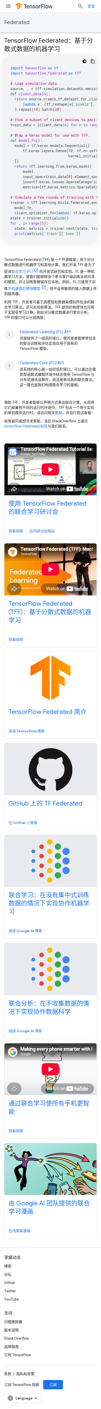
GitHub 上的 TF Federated (45, 803)
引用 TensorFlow (17, 1355)
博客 (7, 1266)
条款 (7, 1374)
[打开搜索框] (80, 6)
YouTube (11, 1299)
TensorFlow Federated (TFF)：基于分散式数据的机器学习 (50, 612)
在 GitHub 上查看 (23, 822)
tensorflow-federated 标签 (26, 426)
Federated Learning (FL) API (45, 331)
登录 (91, 6)
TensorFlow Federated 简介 (47, 712)
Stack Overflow (16, 1338)
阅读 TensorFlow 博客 (27, 731)
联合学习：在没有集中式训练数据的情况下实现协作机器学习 (49, 903)
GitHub (9, 1283)
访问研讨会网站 (42, 531)
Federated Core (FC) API (42, 362)
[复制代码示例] (93, 61)
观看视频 (16, 531)
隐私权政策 (25, 1374)
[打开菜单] (8, 6)
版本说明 (11, 1330)
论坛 (7, 1274)
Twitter (10, 1291)
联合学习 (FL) (22, 271)
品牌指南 (11, 1347)
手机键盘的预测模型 (24, 288)
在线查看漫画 (19, 1230)
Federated (17, 22)
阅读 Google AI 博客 (25, 930)
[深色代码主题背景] (84, 61)
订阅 (53, 1384)
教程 (58, 413)
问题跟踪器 (13, 1322)
